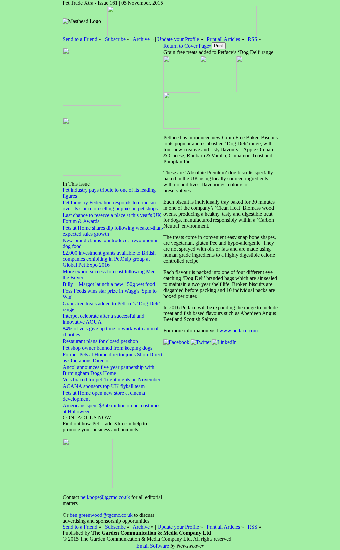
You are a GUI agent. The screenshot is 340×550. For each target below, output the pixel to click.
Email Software (152, 546)
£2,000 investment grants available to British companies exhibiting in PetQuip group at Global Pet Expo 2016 (109, 259)
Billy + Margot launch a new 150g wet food (109, 284)
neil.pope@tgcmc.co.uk (105, 497)
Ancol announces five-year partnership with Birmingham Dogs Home (108, 370)
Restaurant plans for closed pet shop (100, 341)
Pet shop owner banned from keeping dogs (107, 348)
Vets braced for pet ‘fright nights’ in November (111, 379)
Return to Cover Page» (187, 46)
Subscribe (115, 39)
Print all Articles (223, 39)
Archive (141, 39)
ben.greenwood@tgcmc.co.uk (101, 515)
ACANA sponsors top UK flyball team (104, 386)
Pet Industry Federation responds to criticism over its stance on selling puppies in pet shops (110, 205)
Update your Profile (178, 39)
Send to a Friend (80, 39)
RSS (252, 39)
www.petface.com (238, 330)
